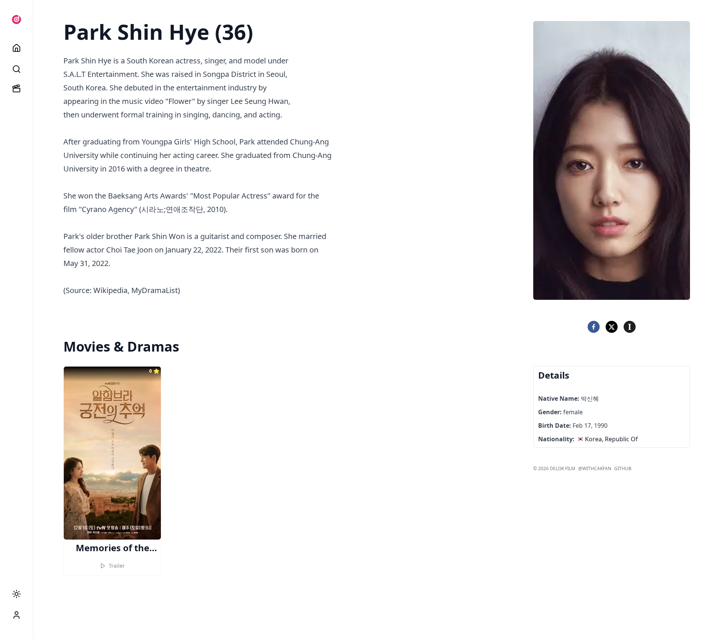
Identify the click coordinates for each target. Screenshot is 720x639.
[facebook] (594, 327)
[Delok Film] (16, 19)
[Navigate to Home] (16, 48)
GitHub (623, 469)
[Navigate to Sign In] (16, 615)
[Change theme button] (16, 594)
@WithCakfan (594, 469)
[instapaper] (630, 327)
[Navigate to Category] (16, 89)
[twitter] (612, 327)
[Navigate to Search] (16, 69)
